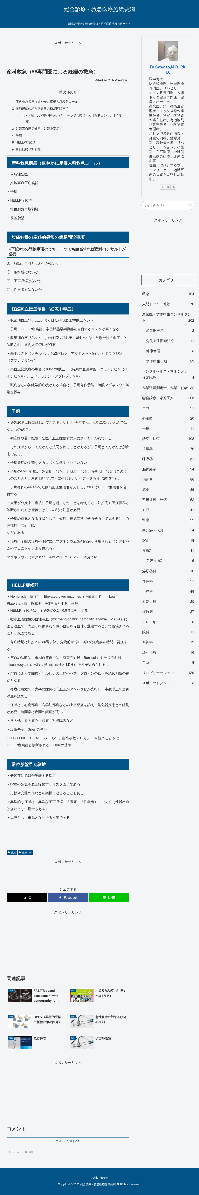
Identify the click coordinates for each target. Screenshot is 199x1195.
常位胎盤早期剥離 (28, 149)
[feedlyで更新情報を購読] (168, 187)
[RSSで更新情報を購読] (173, 187)
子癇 (19, 135)
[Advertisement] (68, 55)
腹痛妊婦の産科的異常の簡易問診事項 (42, 108)
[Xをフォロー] (162, 187)
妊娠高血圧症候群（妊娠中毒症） (39, 128)
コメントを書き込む (68, 1141)
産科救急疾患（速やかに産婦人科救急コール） (48, 101)
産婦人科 (26, 852)
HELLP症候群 (25, 142)
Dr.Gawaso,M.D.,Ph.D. (168, 69)
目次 (62, 91)
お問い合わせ (99, 1177)
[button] (191, 205)
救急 (13, 852)
